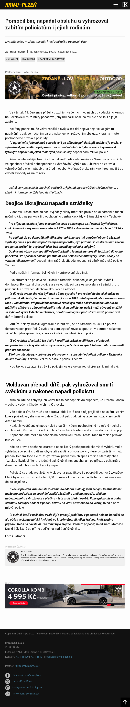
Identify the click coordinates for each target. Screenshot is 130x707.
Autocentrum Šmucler (27, 666)
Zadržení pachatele (52, 59)
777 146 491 (37, 656)
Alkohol (13, 59)
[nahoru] (125, 702)
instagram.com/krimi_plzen (28, 687)
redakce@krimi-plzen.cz (59, 656)
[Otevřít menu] (116, 4)
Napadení (29, 59)
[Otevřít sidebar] (125, 4)
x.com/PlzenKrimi (22, 681)
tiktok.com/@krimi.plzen (26, 693)
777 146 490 (22, 656)
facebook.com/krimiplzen (27, 675)
